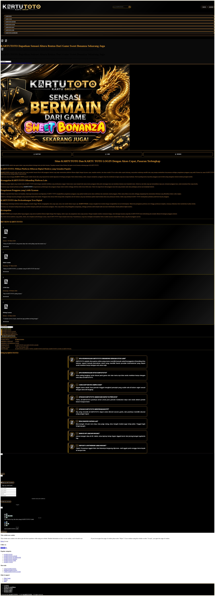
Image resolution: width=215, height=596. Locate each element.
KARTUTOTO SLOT (10, 27)
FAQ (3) (29, 63)
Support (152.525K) (21, 63)
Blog (5, 581)
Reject (2, 541)
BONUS (179, 154)
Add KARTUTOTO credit (11, 528)
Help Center (7, 578)
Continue (4, 531)
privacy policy (86, 538)
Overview (3, 63)
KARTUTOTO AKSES (10, 559)
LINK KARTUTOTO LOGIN (12, 571)
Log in (17, 504)
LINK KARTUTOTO (9, 336)
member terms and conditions (38, 498)
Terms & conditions (10, 587)
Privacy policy (8, 590)
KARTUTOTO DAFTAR (11, 21)
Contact (6, 585)
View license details (6, 328)
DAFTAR (211, 6)
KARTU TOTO (9, 18)
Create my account (6, 501)
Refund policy (8, 591)
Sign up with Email (7, 485)
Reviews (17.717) (11, 63)
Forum (6, 580)
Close (2, 474)
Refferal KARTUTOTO (10, 570)
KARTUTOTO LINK (10, 30)
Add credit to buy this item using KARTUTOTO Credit (19, 519)
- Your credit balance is (22, 518)
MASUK (204, 6)
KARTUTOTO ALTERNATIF (12, 32)
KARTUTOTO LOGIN (10, 24)
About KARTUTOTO (10, 568)
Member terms (8, 588)
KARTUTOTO (9, 16)
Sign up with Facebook (8, 482)
